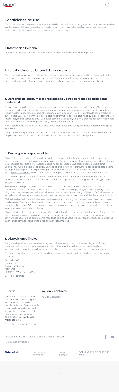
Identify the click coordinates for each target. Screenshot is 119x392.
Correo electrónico (14, 275)
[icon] (105, 337)
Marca (60, 336)
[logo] (9, 5)
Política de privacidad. (32, 378)
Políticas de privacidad (17, 341)
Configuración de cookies (41, 336)
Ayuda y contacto (52, 296)
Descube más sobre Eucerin (21, 324)
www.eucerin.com (30, 161)
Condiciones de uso (15, 336)
